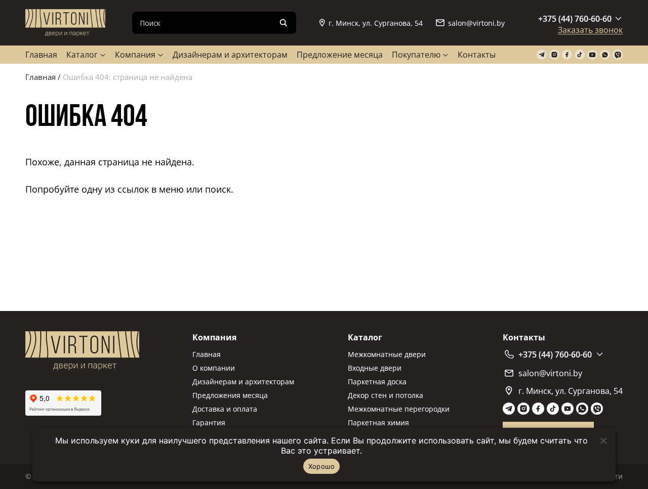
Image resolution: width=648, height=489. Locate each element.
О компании (213, 368)
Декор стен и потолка (385, 395)
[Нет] (603, 440)
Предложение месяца (340, 54)
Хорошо (321, 466)
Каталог (82, 54)
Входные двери (374, 368)
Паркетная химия (378, 422)
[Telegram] (542, 55)
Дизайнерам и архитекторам (230, 54)
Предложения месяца (230, 395)
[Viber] (618, 55)
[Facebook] (567, 55)
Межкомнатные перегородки (399, 409)
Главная (41, 54)
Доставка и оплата (224, 409)
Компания (135, 54)
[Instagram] (554, 55)
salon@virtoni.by (476, 23)
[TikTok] (580, 55)
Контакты (477, 54)
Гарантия (208, 422)
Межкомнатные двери (387, 354)
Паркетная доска (377, 381)
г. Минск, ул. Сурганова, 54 (376, 23)
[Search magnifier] (283, 23)
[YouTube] (592, 55)
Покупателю (416, 54)
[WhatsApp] (605, 55)
